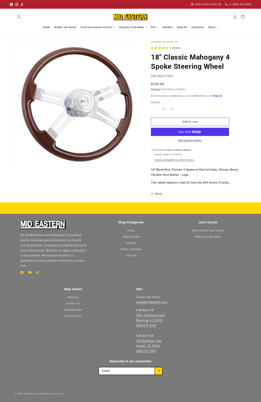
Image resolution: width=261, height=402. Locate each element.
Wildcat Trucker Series (208, 236)
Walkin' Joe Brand (131, 249)
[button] (19, 17)
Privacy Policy (73, 316)
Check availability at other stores (174, 160)
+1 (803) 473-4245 (240, 4)
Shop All (131, 255)
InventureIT (57, 394)
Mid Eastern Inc (31, 394)
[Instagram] (16, 4)
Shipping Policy (73, 309)
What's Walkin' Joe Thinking (208, 230)
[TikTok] (22, 4)
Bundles (131, 243)
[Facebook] (11, 4)
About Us (73, 297)
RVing (130, 230)
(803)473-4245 (146, 325)
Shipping (156, 89)
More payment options (190, 140)
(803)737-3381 (146, 351)
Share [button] (158, 193)
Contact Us (73, 303)
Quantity (155, 102)
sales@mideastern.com (152, 302)
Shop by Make (131, 236)
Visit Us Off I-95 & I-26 (208, 4)
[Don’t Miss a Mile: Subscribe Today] (158, 371)
